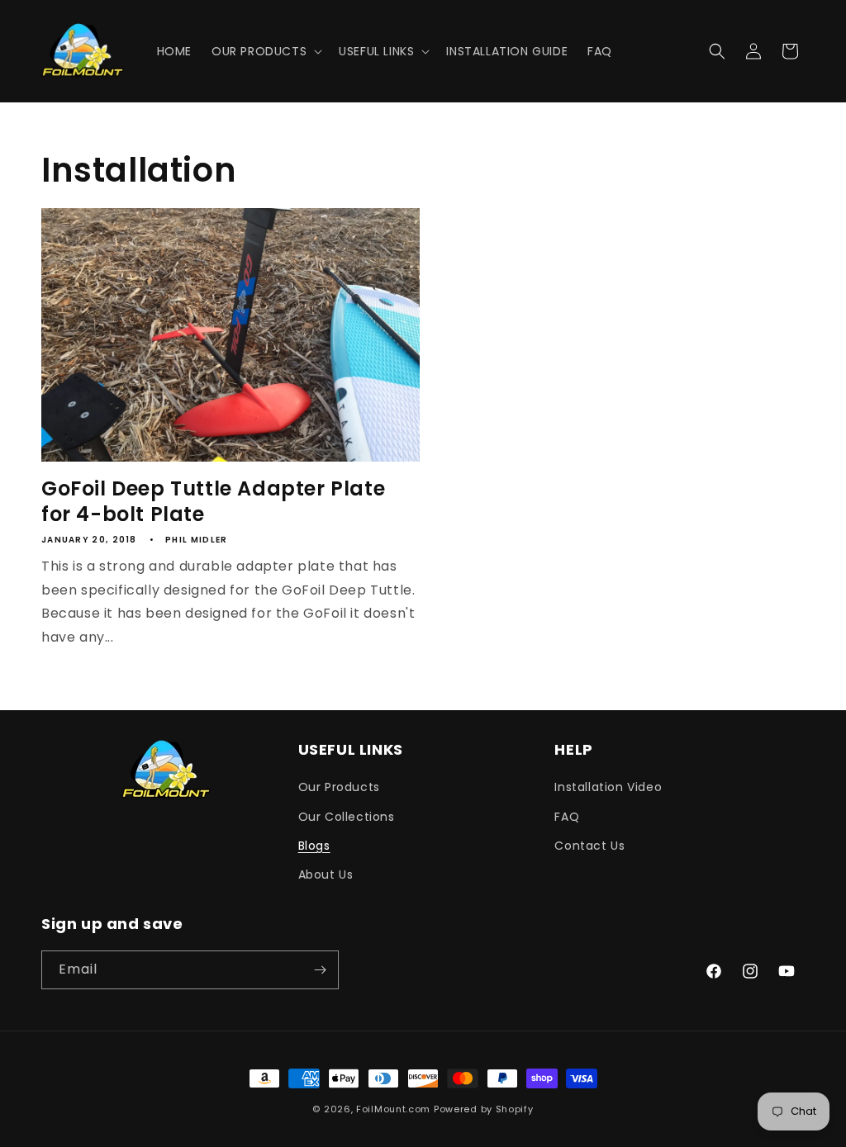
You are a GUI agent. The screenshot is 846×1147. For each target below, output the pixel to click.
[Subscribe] (320, 969)
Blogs (314, 845)
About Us (326, 874)
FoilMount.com (393, 1109)
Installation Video (608, 787)
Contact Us (589, 845)
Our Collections (346, 816)
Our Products (339, 787)
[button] (265, 51)
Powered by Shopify (484, 1109)
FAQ (566, 816)
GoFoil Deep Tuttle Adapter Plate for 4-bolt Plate (213, 501)
